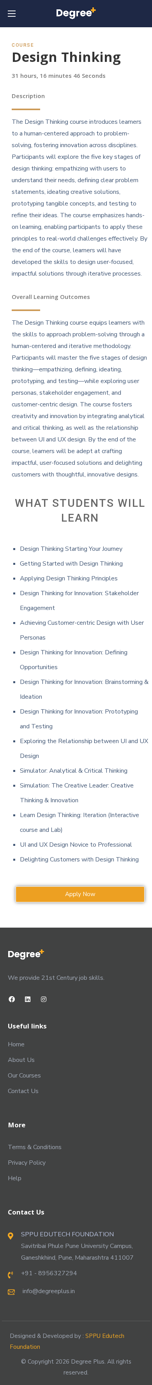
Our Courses (24, 1075)
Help (14, 1178)
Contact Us (23, 1091)
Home (16, 1044)
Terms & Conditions (35, 1147)
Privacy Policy (27, 1162)
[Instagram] (44, 999)
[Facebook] (12, 999)
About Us (21, 1060)
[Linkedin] (28, 999)
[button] (80, 894)
